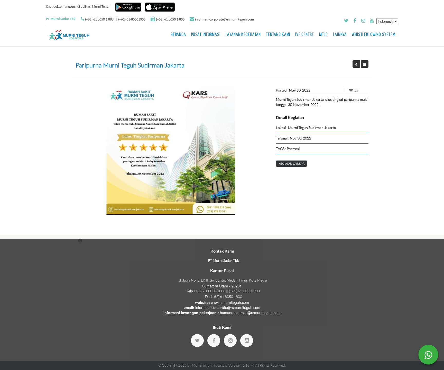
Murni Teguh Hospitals (209, 365)
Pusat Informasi (205, 35)
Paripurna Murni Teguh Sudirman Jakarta (130, 65)
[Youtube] (246, 340)
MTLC (323, 35)
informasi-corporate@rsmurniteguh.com (224, 20)
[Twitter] (197, 340)
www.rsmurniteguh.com (230, 302)
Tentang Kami (278, 35)
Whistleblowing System (373, 35)
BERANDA (178, 35)
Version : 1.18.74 (241, 365)
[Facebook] (213, 340)
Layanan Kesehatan (243, 35)
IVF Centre (304, 35)
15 (356, 90)
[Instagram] (230, 340)
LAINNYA (340, 35)
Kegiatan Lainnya (291, 163)
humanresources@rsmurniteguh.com (250, 312)
